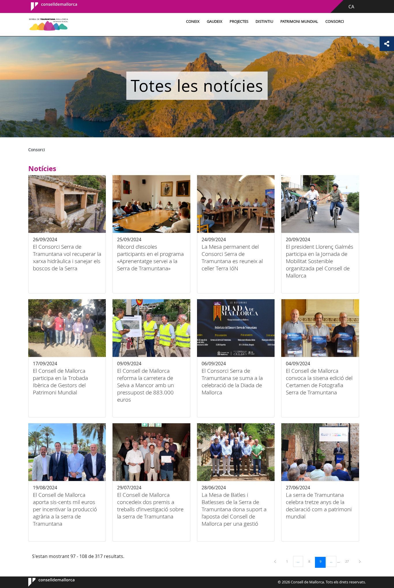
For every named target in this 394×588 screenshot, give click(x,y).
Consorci (334, 21)
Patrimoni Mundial (299, 21)
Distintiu (264, 21)
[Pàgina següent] (360, 561)
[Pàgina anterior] (275, 561)
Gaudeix (214, 21)
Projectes (239, 21)
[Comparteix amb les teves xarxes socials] (387, 44)
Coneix (193, 21)
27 (349, 561)
